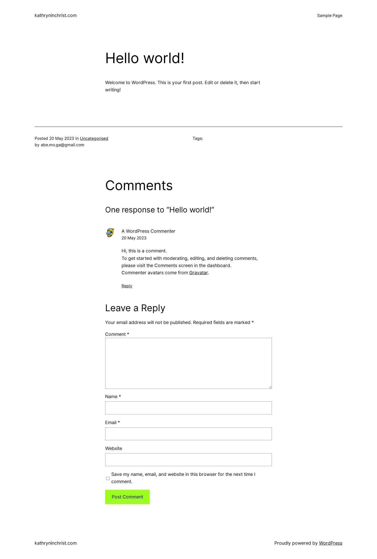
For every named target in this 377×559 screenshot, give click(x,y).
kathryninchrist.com (56, 15)
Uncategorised (94, 138)
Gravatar (198, 272)
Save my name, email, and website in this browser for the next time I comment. (183, 478)
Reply (127, 285)
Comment (117, 334)
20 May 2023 (134, 238)
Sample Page (329, 15)
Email (112, 422)
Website (113, 448)
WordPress (330, 543)
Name (113, 396)
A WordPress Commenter (148, 231)
